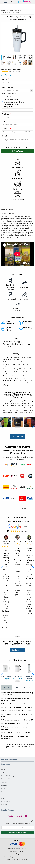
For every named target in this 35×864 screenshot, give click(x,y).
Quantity (5, 79)
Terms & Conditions (13, 848)
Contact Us (4, 782)
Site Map (4, 804)
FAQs (3, 788)
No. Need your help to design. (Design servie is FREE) (14, 103)
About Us (4, 769)
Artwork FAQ (26, 687)
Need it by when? (7, 87)
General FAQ (7, 687)
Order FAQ (16, 687)
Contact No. (6, 129)
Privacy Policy (24, 848)
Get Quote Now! (17, 437)
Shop (2, 772)
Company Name (7, 107)
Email (4, 121)
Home (3, 10)
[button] (2, 426)
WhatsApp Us (18, 151)
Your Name (6, 114)
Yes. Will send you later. (11, 100)
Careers (3, 798)
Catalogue (4, 785)
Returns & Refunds (7, 779)
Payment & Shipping (7, 776)
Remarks (5, 136)
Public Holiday (5, 801)
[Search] (12, 1)
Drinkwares (18, 10)
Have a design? (7, 97)
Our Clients (4, 792)
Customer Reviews (7, 795)
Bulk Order (10, 10)
